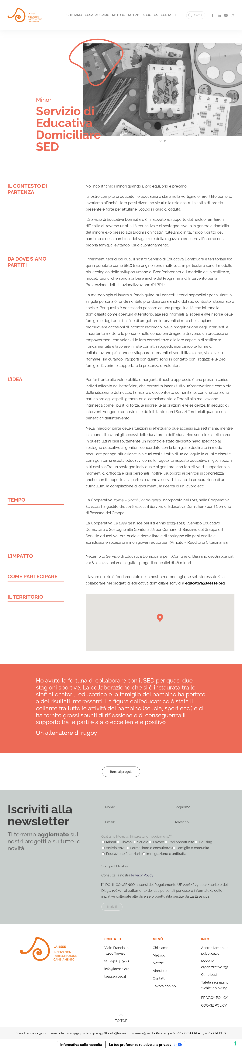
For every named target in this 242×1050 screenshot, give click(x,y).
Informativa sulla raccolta (81, 1045)
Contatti (168, 15)
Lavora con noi (165, 986)
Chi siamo (74, 15)
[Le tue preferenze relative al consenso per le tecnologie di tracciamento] (235, 1043)
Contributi (209, 975)
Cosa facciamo (97, 15)
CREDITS (219, 1033)
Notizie (134, 15)
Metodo (118, 15)
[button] (121, 1015)
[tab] (160, 141)
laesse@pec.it (115, 976)
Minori (44, 99)
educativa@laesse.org (205, 583)
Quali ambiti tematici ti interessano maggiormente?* (136, 836)
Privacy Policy (142, 875)
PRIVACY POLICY (214, 998)
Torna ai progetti (121, 772)
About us (150, 15)
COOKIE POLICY (214, 1005)
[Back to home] (25, 15)
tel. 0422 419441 (116, 961)
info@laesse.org (117, 969)
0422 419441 (74, 1033)
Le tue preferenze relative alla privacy (140, 1045)
